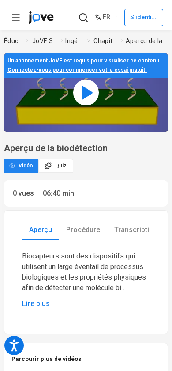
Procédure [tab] (83, 230)
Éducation (13, 40)
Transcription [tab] (135, 230)
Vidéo (26, 166)
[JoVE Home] (41, 17)
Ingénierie (74, 40)
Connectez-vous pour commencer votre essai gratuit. (77, 70)
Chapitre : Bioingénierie (105, 40)
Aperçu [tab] (40, 230)
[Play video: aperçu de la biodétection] (86, 92)
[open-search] (83, 17)
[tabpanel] (86, 280)
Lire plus (36, 303)
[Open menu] (16, 18)
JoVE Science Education (44, 40)
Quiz (61, 166)
